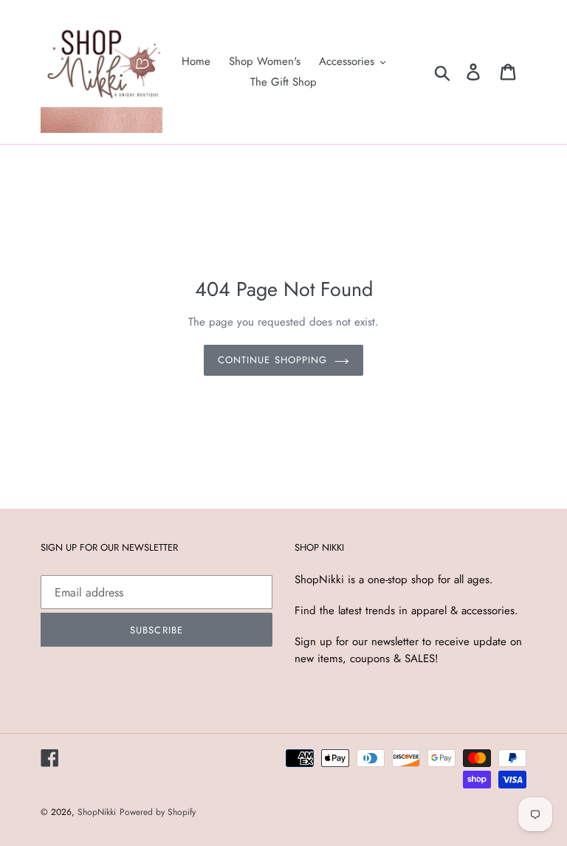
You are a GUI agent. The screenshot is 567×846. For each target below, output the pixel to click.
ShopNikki (97, 812)
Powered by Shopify (158, 812)
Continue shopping (272, 360)
